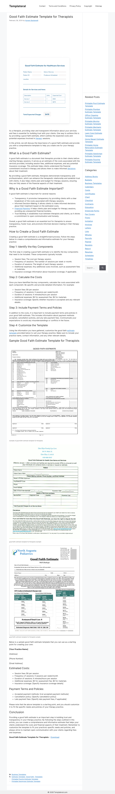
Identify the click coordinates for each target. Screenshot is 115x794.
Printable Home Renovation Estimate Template (94, 147)
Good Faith (30, 777)
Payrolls (88, 238)
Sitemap (98, 6)
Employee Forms (92, 211)
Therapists (38, 777)
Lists (87, 231)
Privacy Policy (75, 6)
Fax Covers (90, 214)
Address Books (91, 176)
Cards (87, 190)
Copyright (88, 6)
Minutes (88, 235)
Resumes (89, 252)
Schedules (89, 255)
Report (88, 248)
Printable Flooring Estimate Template (25, 779)
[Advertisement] (44, 38)
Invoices (88, 224)
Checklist (89, 200)
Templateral (17, 6)
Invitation (89, 221)
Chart (87, 197)
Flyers (87, 218)
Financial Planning (22, 208)
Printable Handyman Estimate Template (26, 781)
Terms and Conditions (57, 6)
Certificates (90, 194)
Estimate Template (18, 777)
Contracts (89, 204)
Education (89, 207)
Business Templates (19, 774)
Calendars (89, 187)
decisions (71, 168)
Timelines (89, 259)
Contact (42, 6)
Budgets (88, 180)
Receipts (88, 245)
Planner (88, 242)
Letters (88, 228)
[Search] (102, 267)
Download (55, 737)
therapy (39, 138)
